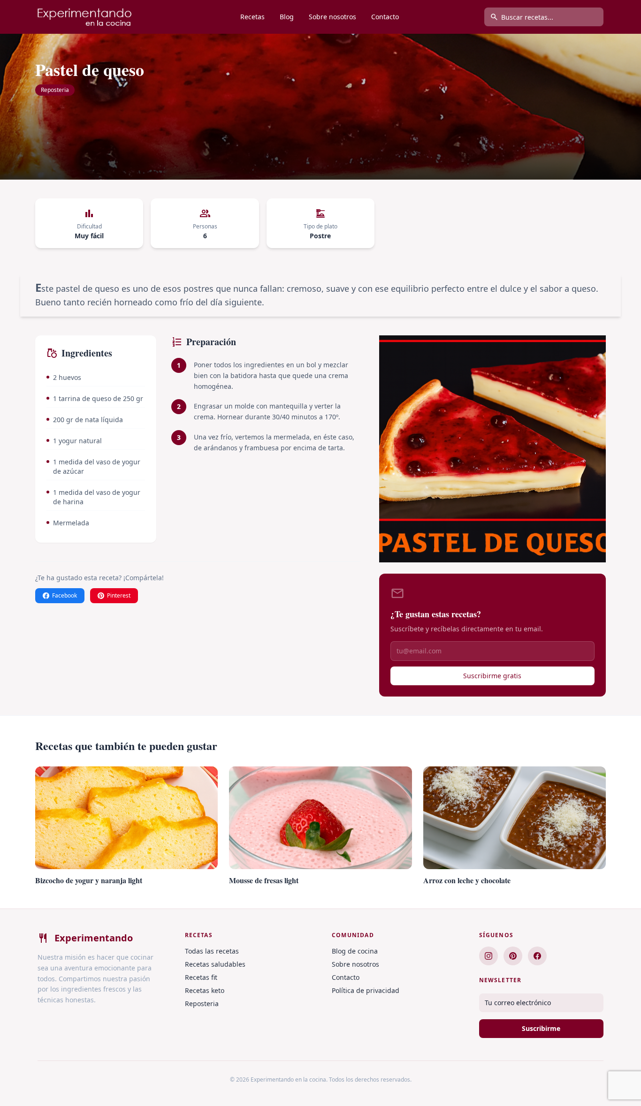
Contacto (385, 16)
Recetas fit (201, 977)
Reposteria (55, 90)
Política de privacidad (365, 990)
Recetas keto (204, 990)
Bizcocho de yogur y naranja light (88, 880)
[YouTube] (537, 956)
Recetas (252, 16)
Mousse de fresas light (263, 880)
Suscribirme (541, 1028)
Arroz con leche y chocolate (467, 880)
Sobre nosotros (332, 16)
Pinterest (118, 595)
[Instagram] (488, 956)
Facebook (64, 595)
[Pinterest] (513, 956)
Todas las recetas (212, 951)
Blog (287, 16)
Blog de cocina (355, 951)
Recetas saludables (215, 964)
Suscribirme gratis (492, 675)
